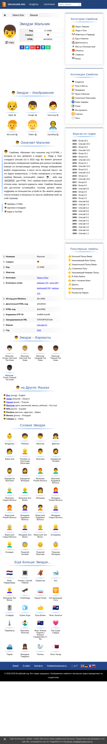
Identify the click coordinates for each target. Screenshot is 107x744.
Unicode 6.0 (21, 159)
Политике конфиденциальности (78, 742)
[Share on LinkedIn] (43, 47)
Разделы (33, 4)
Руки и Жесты (79, 85)
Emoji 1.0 (83, 198)
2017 (74, 179)
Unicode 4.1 (84, 221)
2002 (74, 227)
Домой (15, 666)
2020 (74, 153)
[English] (82, 666)
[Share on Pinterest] (37, 47)
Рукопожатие (75, 288)
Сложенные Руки (77, 268)
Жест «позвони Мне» (79, 280)
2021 (74, 147)
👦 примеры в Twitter (13, 204)
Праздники (78, 89)
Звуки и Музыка (80, 93)
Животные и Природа (83, 34)
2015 (74, 195)
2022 (74, 141)
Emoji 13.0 (83, 157)
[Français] (90, 666)
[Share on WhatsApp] (48, 47)
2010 (32, 159)
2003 (74, 224)
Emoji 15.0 (83, 141)
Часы (75, 117)
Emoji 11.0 (83, 176)
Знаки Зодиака (79, 101)
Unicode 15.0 (84, 144)
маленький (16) (43, 288)
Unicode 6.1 (84, 208)
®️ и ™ (74, 666)
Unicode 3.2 (84, 227)
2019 (74, 163)
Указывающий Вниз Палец (82, 260)
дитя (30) (54, 283)
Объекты (78, 50)
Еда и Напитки (80, 38)
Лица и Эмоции (80, 26)
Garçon (9, 402)
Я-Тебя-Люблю (76, 276)
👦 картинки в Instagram (15, 208)
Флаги (76, 58)
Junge (9, 399)
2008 (74, 217)
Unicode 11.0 (84, 173)
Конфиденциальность (57, 666)
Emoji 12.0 (83, 169)
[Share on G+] (32, 47)
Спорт (76, 105)
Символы (78, 54)
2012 (74, 208)
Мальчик (34, 15)
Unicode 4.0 (84, 224)
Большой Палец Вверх (80, 256)
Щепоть (73, 284)
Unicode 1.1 (84, 233)
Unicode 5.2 (84, 214)
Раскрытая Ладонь (78, 292)
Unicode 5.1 (84, 217)
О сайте (26, 666)
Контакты (38, 666)
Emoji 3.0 (83, 192)
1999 (74, 230)
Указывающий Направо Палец (83, 272)
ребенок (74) (42, 283)
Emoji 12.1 (83, 163)
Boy (8, 395)
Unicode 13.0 (84, 160)
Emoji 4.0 (83, 185)
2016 (74, 185)
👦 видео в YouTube (13, 212)
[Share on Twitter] (27, 47)
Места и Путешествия (83, 46)
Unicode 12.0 (84, 166)
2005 (74, 221)
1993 (74, 233)
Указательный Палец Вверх (82, 264)
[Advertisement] (32, 70)
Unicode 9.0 (84, 189)
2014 (74, 205)
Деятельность (80, 42)
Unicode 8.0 (84, 201)
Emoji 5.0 (83, 182)
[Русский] (93, 666)
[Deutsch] (86, 666)
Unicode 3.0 (84, 230)
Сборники (49, 4)
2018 (74, 173)
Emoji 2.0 (83, 195)
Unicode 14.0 (84, 150)
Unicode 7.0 (84, 205)
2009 (74, 214)
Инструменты (79, 109)
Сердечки (78, 81)
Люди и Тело (18, 15)
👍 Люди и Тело (52, 156)
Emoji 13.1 (83, 153)
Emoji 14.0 (83, 147)
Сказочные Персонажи (83, 97)
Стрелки (77, 113)
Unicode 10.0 (84, 179)
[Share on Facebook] (22, 47)
